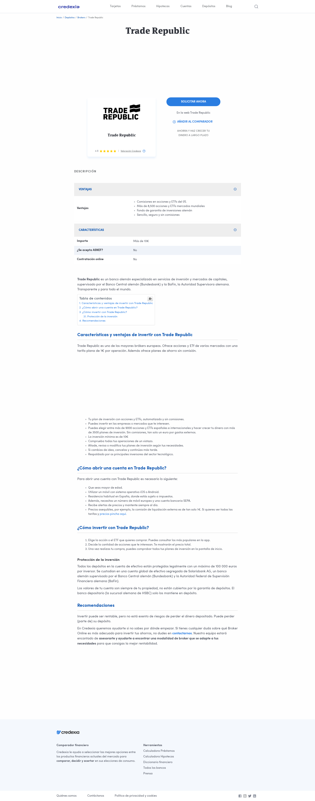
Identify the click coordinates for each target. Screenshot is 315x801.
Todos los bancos (154, 768)
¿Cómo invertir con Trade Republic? (104, 312)
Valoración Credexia (131, 151)
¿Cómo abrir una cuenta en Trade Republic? (109, 307)
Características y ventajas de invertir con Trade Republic (117, 303)
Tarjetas (115, 6)
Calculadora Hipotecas (158, 756)
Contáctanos (95, 795)
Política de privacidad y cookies (136, 795)
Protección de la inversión (102, 316)
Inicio (59, 18)
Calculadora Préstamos (159, 751)
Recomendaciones (94, 321)
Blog (229, 6)
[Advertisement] (109, 71)
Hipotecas (163, 6)
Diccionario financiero (157, 762)
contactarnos (182, 633)
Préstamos (138, 6)
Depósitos (208, 6)
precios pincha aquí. (113, 514)
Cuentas (185, 6)
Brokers (81, 18)
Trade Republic (122, 135)
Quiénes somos (67, 795)
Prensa (148, 773)
